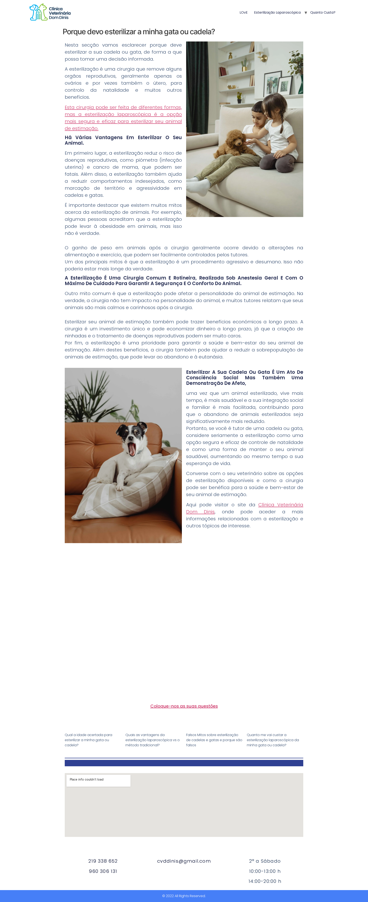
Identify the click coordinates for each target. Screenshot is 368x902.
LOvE (244, 12)
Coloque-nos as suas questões (184, 706)
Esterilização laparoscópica (277, 12)
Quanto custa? (322, 12)
